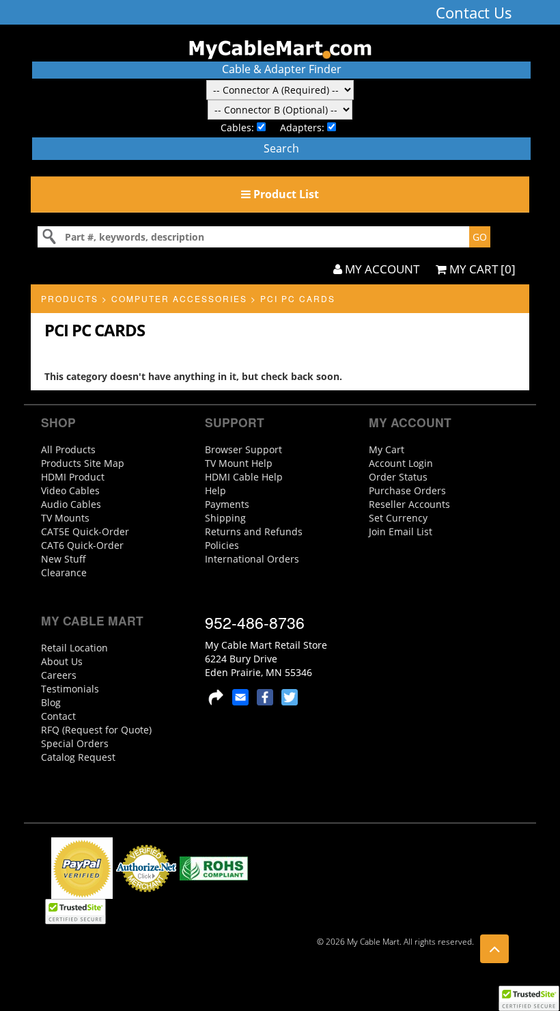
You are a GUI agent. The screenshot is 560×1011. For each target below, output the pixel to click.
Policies (222, 545)
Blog (51, 702)
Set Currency (398, 517)
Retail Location (74, 647)
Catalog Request (78, 757)
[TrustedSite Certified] (528, 998)
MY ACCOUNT (380, 269)
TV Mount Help (238, 463)
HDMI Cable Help (244, 476)
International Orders (252, 558)
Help (215, 490)
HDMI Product (72, 476)
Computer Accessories (179, 298)
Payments (227, 504)
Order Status (398, 476)
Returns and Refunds (254, 531)
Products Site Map (82, 463)
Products (69, 298)
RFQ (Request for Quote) (96, 729)
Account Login (401, 463)
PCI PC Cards (297, 298)
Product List (285, 194)
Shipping (225, 517)
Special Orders (75, 743)
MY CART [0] (481, 269)
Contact (58, 716)
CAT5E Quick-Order (85, 531)
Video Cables (70, 490)
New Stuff (63, 558)
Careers (58, 675)
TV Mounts (65, 517)
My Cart (386, 449)
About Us (62, 661)
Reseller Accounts (409, 504)
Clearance (64, 572)
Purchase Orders (407, 490)
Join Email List (400, 531)
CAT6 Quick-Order (82, 545)
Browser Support (243, 449)
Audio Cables (71, 504)
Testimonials (70, 688)
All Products (68, 449)
